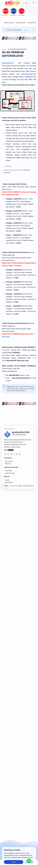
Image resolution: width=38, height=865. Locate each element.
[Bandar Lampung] (9, 22)
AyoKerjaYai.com (8, 63)
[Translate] (26, 2)
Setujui (13, 859)
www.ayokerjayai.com (28, 74)
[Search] (22, 2)
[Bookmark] (29, 2)
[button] (36, 2)
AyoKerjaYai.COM (14, 486)
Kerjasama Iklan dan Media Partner (13, 170)
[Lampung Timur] (31, 22)
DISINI (24, 350)
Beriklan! (26, 30)
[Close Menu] (33, 30)
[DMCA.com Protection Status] (18, 450)
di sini (20, 30)
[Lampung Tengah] (20, 22)
